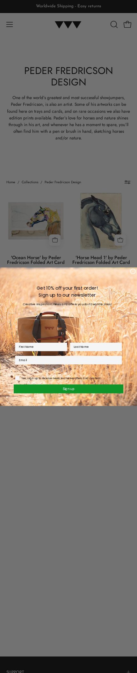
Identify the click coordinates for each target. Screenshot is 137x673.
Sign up (69, 388)
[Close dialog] (133, 271)
